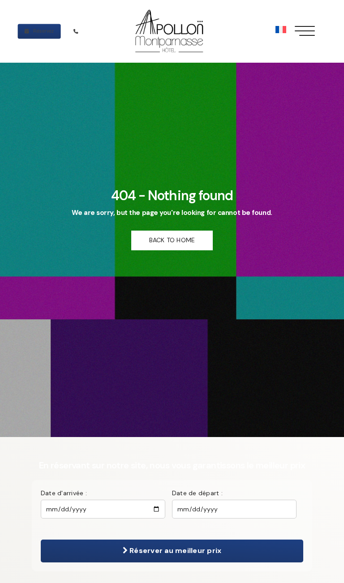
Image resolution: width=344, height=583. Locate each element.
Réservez (43, 30)
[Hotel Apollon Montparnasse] (172, 31)
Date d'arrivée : (64, 493)
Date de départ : (197, 493)
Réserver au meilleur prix (174, 550)
